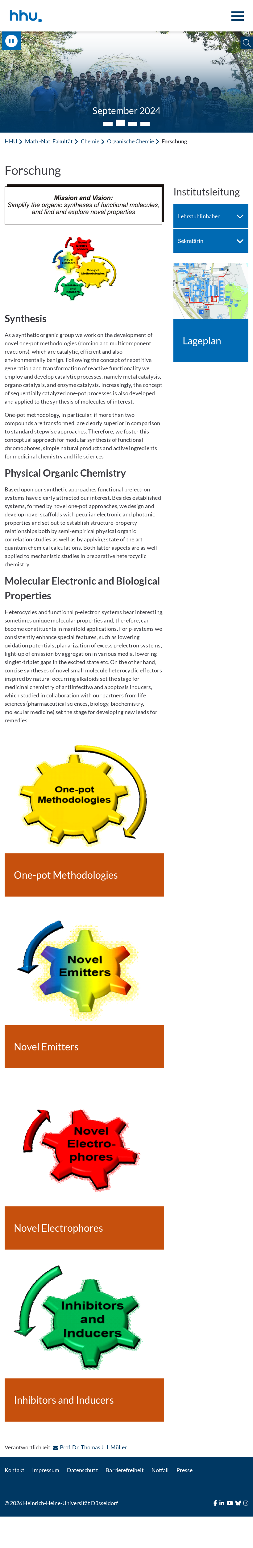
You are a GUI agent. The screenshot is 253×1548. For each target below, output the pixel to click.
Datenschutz (82, 1470)
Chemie (90, 141)
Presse (184, 1470)
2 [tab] (120, 124)
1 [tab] (108, 124)
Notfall (160, 1470)
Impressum (45, 1470)
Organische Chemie (130, 141)
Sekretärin (190, 240)
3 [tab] (132, 123)
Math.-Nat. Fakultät (49, 141)
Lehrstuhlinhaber (199, 216)
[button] (246, 43)
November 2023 (126, 110)
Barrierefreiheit (124, 1470)
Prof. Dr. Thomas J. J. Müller (93, 1447)
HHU (11, 141)
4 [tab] (145, 124)
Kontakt (14, 1470)
